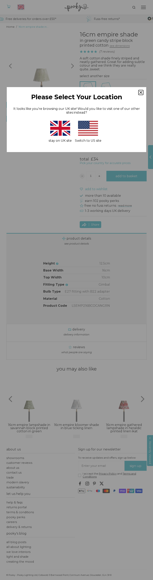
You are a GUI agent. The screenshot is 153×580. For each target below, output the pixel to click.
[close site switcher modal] (140, 92)
